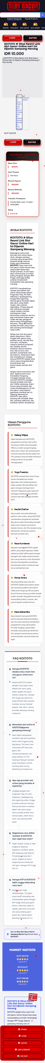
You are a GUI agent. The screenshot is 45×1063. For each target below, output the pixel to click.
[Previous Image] (4, 78)
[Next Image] (41, 78)
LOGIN (12, 38)
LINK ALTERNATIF (24, 1049)
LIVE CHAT (24, 1055)
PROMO (24, 1029)
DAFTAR (33, 38)
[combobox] (20, 14)
